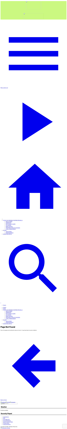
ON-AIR (4, 230)
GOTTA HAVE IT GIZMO (10, 224)
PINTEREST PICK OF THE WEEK (13, 227)
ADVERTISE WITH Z (7, 234)
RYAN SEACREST (9, 232)
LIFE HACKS (8, 225)
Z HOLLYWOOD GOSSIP (11, 229)
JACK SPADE (9, 231)
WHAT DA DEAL (9, 226)
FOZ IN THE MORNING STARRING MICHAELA (13, 220)
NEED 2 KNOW (9, 221)
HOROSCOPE (8, 222)
